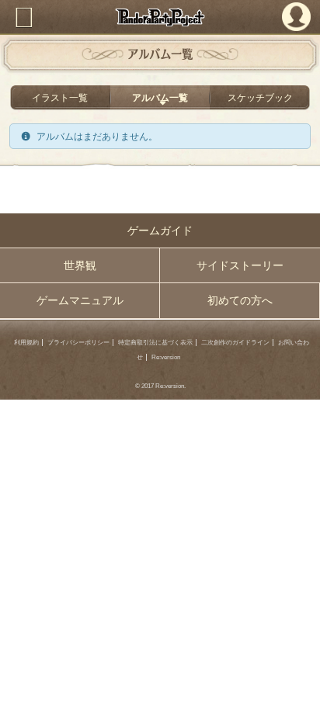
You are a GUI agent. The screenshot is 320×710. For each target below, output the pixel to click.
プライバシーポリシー (78, 342)
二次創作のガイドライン (235, 342)
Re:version (165, 357)
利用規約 (26, 342)
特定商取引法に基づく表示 (155, 342)
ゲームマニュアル (80, 300)
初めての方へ (240, 300)
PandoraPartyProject (160, 17)
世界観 (80, 265)
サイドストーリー (240, 265)
